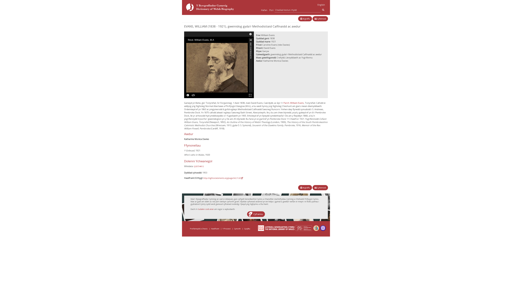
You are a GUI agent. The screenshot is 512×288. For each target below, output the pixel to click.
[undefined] (188, 95)
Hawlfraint (215, 228)
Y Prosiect (227, 228)
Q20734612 (199, 166)
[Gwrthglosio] (192, 45)
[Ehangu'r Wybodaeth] (250, 40)
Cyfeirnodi (321, 18)
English (321, 4)
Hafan (264, 10)
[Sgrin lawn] (250, 95)
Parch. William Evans (293, 102)
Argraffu (306, 18)
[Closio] (188, 45)
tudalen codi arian (206, 209)
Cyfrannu (258, 214)
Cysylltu (247, 228)
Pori (271, 10)
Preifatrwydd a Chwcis (199, 228)
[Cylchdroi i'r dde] (195, 45)
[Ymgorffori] (193, 95)
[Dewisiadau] (250, 34)
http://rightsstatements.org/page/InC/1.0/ (222, 178)
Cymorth (237, 228)
